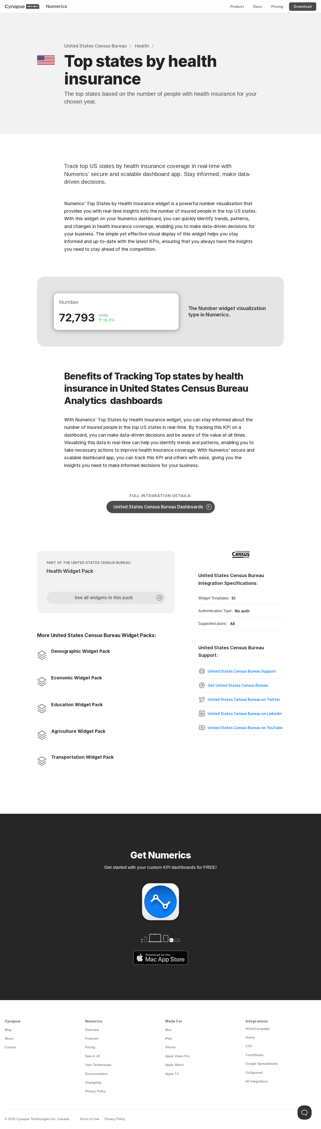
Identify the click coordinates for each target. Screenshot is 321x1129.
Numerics (56, 6)
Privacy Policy (115, 1119)
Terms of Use (89, 1119)
